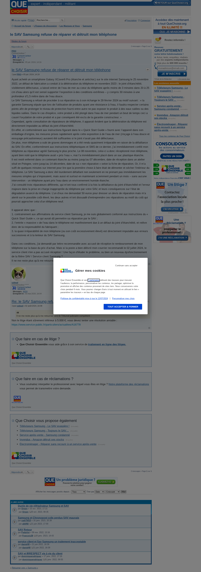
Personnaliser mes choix (123, 298)
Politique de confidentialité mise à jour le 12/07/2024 (84, 298)
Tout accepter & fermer (123, 306)
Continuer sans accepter (126, 265)
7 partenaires (94, 280)
